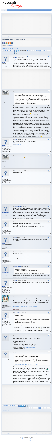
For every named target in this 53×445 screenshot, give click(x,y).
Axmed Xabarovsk (5, 212)
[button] (27, 50)
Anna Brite (4, 341)
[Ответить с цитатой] (49, 56)
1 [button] (31, 50)
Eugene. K (4, 145)
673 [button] (48, 50)
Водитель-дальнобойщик (10, 48)
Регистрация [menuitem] (51, 10)
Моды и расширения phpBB (26, 440)
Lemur (3, 62)
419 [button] (37, 50)
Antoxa (3, 302)
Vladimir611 (4, 318)
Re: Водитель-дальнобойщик (21, 56)
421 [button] (42, 50)
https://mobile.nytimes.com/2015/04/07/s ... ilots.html (25, 306)
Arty (22, 437)
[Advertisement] (27, 24)
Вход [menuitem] (49, 10)
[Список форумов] (12, 4)
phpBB (24, 436)
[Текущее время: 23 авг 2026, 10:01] (50, 36)
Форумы (4, 10)
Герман (3, 243)
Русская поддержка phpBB (26, 438)
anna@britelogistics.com (29, 347)
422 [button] (45, 50)
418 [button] (34, 50)
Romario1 (4, 96)
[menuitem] (47, 10)
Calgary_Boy (4, 257)
